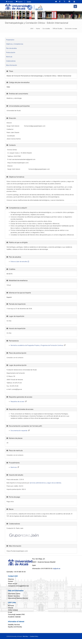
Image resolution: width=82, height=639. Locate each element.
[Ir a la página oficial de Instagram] (69, 1)
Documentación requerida (19, 430)
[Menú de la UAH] (75, 6)
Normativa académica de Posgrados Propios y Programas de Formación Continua (37, 345)
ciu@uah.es (56, 568)
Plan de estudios (11, 48)
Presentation (10, 40)
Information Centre (14, 593)
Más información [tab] (11, 65)
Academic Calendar (14, 617)
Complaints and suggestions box (18, 586)
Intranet (10, 608)
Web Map (25, 636)
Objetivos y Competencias (14, 44)
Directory (11, 579)
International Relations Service (18, 598)
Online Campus (13, 610)
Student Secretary (14, 596)
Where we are (12, 583)
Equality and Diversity (15, 627)
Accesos (10, 1)
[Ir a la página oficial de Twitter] (65, 1)
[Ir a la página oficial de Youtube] (74, 1)
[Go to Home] (17, 6)
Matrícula (9, 56)
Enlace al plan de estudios (19, 261)
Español (20, 1)
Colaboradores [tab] (11, 61)
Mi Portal (11, 605)
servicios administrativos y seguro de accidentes (45, 483)
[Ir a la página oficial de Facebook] (60, 1)
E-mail (10, 612)
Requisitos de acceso (17, 401)
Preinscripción (10, 52)
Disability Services (14, 624)
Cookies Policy (34, 636)
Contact (10, 581)
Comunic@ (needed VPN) (16, 614)
